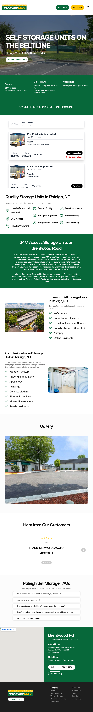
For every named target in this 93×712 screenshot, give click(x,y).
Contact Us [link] (55, 674)
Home (52, 690)
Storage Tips (77, 699)
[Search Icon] (88, 7)
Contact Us (55, 702)
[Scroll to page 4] (50, 499)
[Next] (82, 470)
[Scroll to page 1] (42, 499)
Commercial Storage (58, 699)
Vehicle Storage (56, 696)
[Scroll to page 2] (45, 499)
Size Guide (76, 696)
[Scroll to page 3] (47, 499)
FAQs (74, 693)
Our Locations (56, 693)
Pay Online (76, 690)
